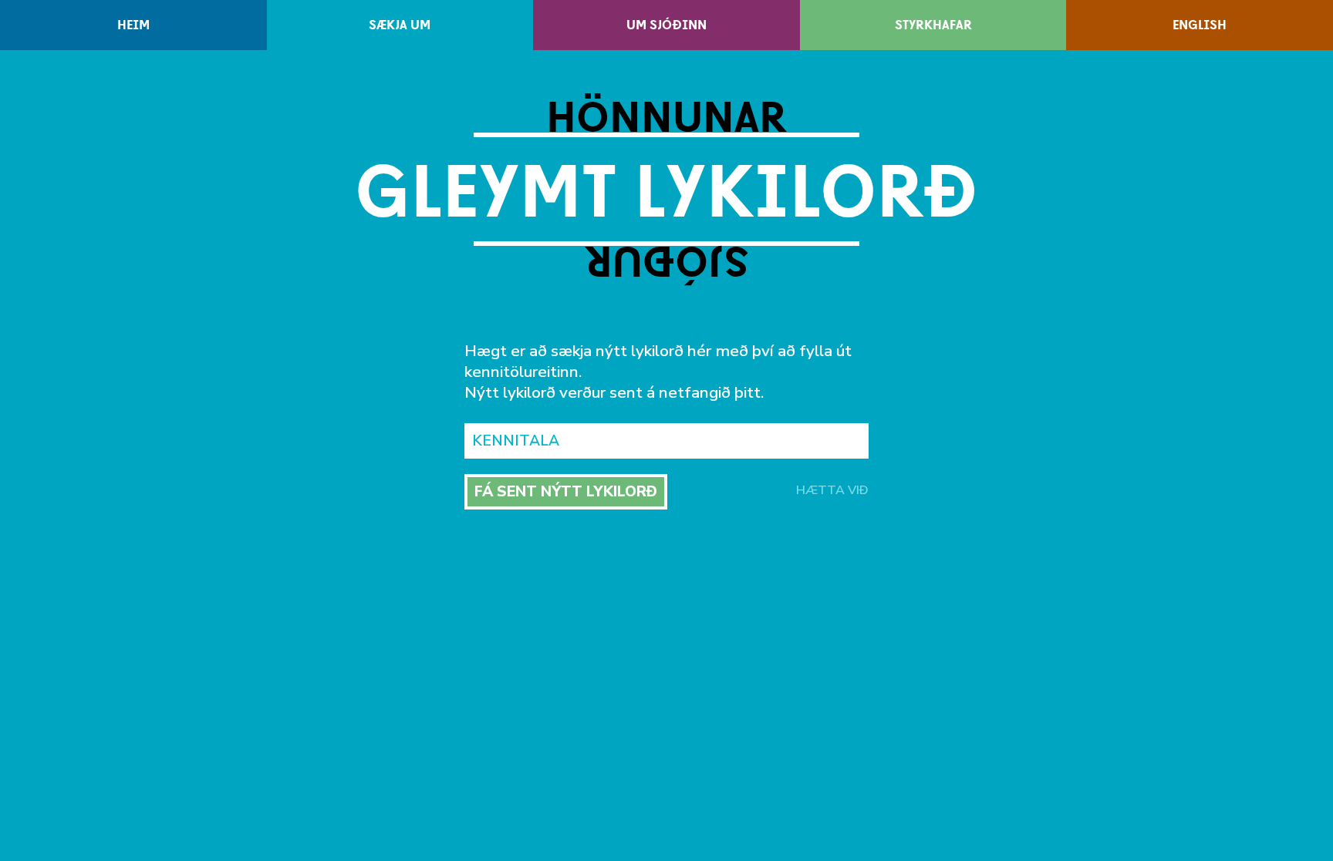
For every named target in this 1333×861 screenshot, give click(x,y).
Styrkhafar (933, 25)
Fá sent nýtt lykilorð (565, 492)
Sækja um (399, 25)
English (1200, 25)
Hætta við (832, 490)
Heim (133, 25)
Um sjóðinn (666, 25)
